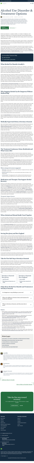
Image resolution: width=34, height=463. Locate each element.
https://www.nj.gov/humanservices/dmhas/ (9, 327)
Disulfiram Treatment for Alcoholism (8, 343)
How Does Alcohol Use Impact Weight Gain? (10, 346)
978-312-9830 (22, 279)
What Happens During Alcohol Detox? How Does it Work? (12, 340)
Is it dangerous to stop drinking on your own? (13, 292)
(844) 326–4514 (5, 435)
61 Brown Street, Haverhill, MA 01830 (25, 282)
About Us (18, 418)
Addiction (2, 419)
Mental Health (3, 418)
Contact (18, 424)
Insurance (18, 419)
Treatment (2, 421)
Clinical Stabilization (4, 425)
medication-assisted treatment (21, 191)
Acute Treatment (3, 427)
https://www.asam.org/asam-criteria (8, 320)
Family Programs (3, 430)
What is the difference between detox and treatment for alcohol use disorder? (15, 298)
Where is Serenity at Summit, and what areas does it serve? (14, 304)
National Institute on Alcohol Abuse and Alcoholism (10, 83)
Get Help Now (5, 28)
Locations (19, 421)
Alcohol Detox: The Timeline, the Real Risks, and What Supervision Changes (15, 338)
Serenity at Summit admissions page (7, 268)
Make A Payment (20, 425)
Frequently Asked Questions (21, 422)
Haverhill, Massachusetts (16, 50)
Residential (2, 428)
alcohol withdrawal (7, 114)
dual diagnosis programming (8, 224)
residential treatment (17, 159)
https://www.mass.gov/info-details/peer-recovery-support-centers (12, 330)
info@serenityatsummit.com (7, 433)
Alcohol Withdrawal (5, 345)
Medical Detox (3, 422)
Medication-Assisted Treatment (5, 424)
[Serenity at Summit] (17, 449)
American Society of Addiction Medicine (25, 208)
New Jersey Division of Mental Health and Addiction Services (20, 239)
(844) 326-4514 (6, 279)
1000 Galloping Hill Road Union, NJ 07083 (9, 282)
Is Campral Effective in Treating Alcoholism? (10, 341)
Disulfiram (23, 188)
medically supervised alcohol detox (6, 126)
